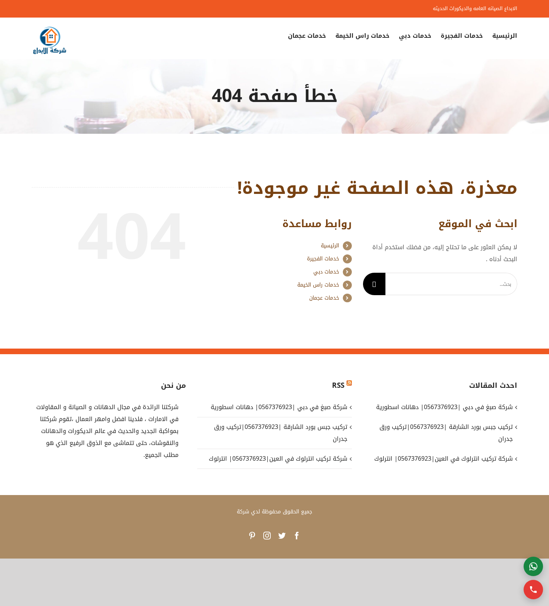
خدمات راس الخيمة (318, 285)
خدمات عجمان (324, 298)
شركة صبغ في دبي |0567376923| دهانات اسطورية (279, 407)
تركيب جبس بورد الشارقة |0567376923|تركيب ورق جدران (280, 433)
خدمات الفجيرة (323, 259)
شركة (243, 512)
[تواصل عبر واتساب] (533, 566)
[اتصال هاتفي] (533, 589)
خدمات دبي (326, 272)
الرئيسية (330, 246)
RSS (338, 385)
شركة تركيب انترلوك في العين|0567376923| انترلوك (278, 458)
